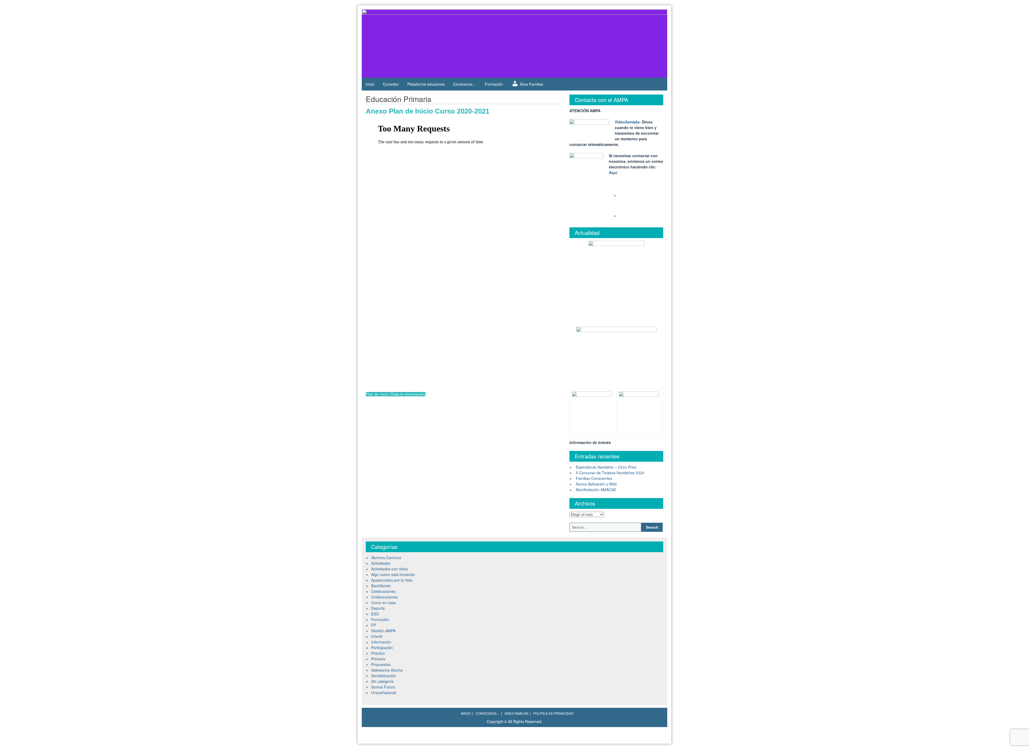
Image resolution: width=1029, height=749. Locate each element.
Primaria (378, 658)
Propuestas (380, 664)
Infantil (376, 636)
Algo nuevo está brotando (393, 574)
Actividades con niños (389, 568)
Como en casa (383, 602)
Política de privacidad (553, 713)
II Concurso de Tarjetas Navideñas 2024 (610, 472)
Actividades (380, 563)
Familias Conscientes (594, 478)
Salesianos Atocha (386, 670)
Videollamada (627, 122)
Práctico (378, 653)
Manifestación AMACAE (596, 489)
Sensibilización (383, 675)
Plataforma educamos (426, 84)
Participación (382, 647)
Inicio (370, 84)
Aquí (613, 172)
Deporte (378, 608)
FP (373, 625)
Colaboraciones (384, 597)
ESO (375, 613)
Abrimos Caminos (386, 557)
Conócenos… (464, 84)
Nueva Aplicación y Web (596, 484)
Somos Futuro (383, 687)
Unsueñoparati (383, 692)
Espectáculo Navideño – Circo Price (606, 467)
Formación (494, 84)
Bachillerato (381, 585)
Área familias (516, 713)
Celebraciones (383, 591)
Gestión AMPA (383, 630)
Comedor (391, 84)
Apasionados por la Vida (391, 580)
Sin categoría (382, 681)
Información (381, 642)
